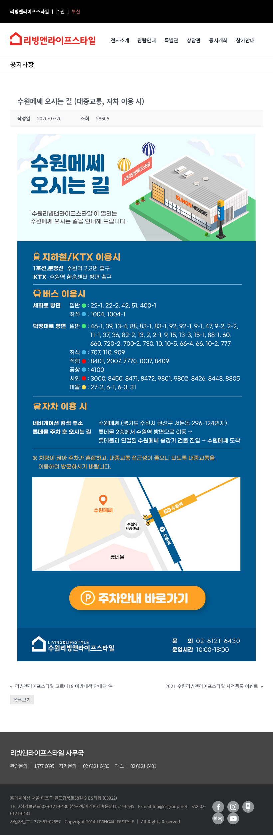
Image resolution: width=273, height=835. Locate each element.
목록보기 (22, 699)
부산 (76, 11)
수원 (61, 11)
